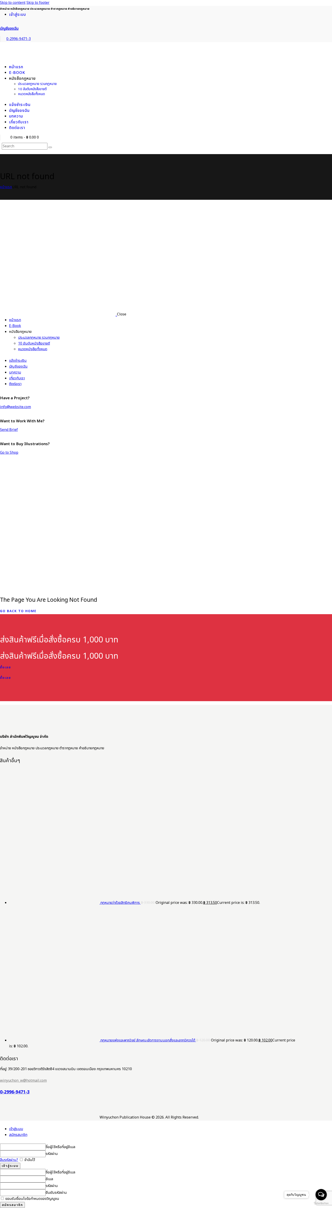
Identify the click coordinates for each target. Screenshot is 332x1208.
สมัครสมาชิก (18, 1134)
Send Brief (9, 429)
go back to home (18, 611)
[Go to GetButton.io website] (321, 1203)
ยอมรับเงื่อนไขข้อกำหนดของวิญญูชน (32, 1198)
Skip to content (13, 2)
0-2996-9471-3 (15, 1092)
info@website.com (15, 407)
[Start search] (50, 147)
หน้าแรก (6, 187)
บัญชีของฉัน (9, 29)
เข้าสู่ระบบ (16, 1129)
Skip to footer (37, 2)
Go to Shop (9, 452)
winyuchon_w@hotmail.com (23, 1080)
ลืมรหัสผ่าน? (9, 1160)
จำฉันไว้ (29, 1160)
